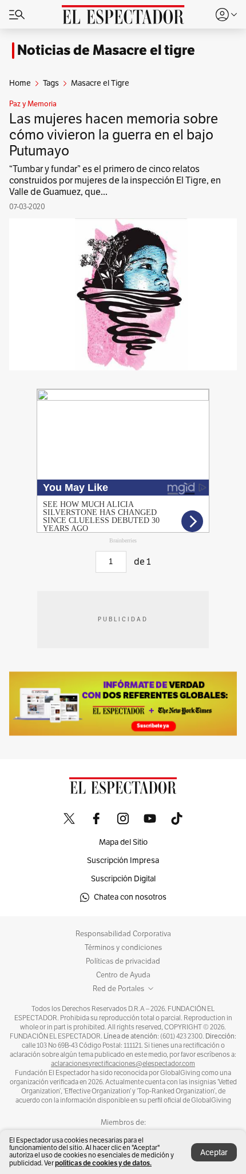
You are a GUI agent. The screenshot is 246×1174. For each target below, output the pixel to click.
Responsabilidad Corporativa (123, 934)
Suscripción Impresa (123, 860)
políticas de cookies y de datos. (103, 1163)
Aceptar (214, 1152)
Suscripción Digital (123, 879)
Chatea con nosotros (130, 897)
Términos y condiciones (123, 948)
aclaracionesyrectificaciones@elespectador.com (123, 1064)
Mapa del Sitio (123, 842)
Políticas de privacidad (123, 961)
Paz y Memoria (33, 104)
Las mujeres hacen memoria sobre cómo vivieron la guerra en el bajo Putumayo (113, 134)
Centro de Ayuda (123, 975)
